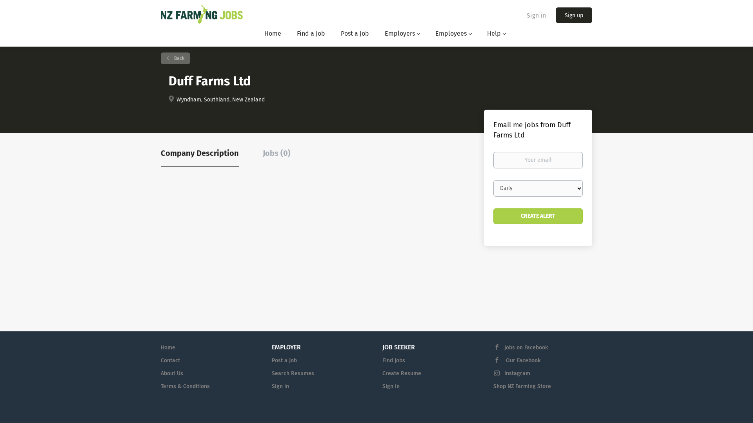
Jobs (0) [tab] (277, 153)
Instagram (517, 373)
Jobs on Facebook (526, 347)
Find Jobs (393, 360)
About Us (172, 373)
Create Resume (401, 373)
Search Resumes (293, 373)
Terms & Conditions (185, 386)
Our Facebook (522, 360)
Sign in (536, 15)
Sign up (574, 15)
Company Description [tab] (200, 153)
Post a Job (284, 360)
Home (168, 347)
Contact (170, 360)
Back (178, 58)
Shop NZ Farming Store (522, 386)
